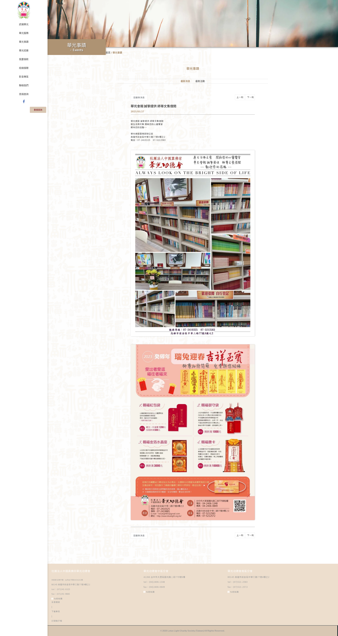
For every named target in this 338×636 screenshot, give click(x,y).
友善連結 (55, 602)
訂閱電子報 (56, 620)
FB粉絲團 (57, 598)
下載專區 (55, 611)
